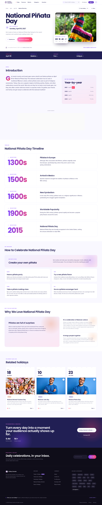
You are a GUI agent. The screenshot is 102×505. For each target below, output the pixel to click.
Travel (93, 486)
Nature (90, 480)
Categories (36, 2)
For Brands (84, 2)
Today (18, 2)
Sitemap (94, 502)
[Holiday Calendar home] (8, 2)
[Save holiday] (33, 380)
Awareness (80, 474)
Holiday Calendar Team (27, 47)
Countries (44, 2)
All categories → (76, 489)
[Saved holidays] (96, 2)
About (55, 474)
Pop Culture (75, 483)
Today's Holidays (39, 474)
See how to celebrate (24, 39)
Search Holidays (37, 484)
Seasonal (74, 486)
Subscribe (92, 456)
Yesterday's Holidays (38, 479)
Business (86, 474)
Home (7, 8)
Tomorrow (23, 2)
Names (85, 480)
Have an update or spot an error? (89, 47)
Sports (80, 486)
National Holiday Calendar (39, 481)
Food (84, 477)
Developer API (86, 435)
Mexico (33, 56)
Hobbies (74, 480)
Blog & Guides (57, 484)
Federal (79, 477)
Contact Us (56, 476)
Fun (55, 56)
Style (84, 486)
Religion (88, 483)
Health (92, 477)
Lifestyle (79, 480)
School (94, 483)
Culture (74, 477)
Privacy (90, 502)
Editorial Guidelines (83, 502)
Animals (74, 474)
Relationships (82, 483)
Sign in (91, 2)
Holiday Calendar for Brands (85, 430)
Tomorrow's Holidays (38, 476)
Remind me (12, 39)
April (11, 8)
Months (29, 2)
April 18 (15, 8)
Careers (92, 474)
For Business (57, 479)
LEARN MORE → (92, 497)
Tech (89, 486)
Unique (79, 56)
